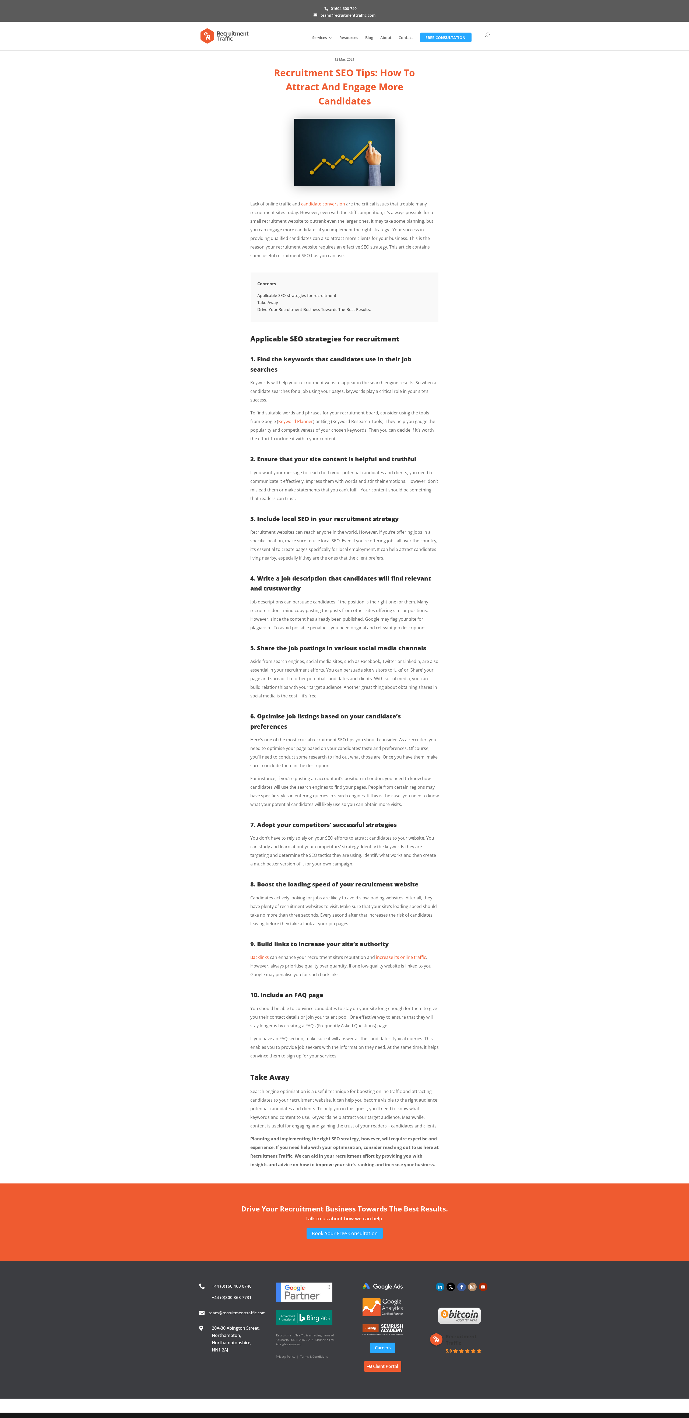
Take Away (267, 302)
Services (319, 38)
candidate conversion (323, 204)
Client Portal (385, 1366)
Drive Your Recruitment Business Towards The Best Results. (314, 309)
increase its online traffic (401, 957)
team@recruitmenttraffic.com (237, 1312)
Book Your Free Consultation (345, 1233)
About (386, 38)
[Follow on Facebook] (461, 1287)
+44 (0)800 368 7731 (232, 1297)
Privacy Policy (285, 1356)
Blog (369, 38)
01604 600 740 (344, 8)
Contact (406, 38)
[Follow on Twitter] (451, 1287)
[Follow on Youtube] (483, 1287)
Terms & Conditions (314, 1356)
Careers (383, 1348)
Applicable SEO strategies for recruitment (296, 295)
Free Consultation (445, 37)
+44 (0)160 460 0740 (232, 1286)
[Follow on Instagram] (472, 1287)
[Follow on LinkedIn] (440, 1287)
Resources (348, 38)
